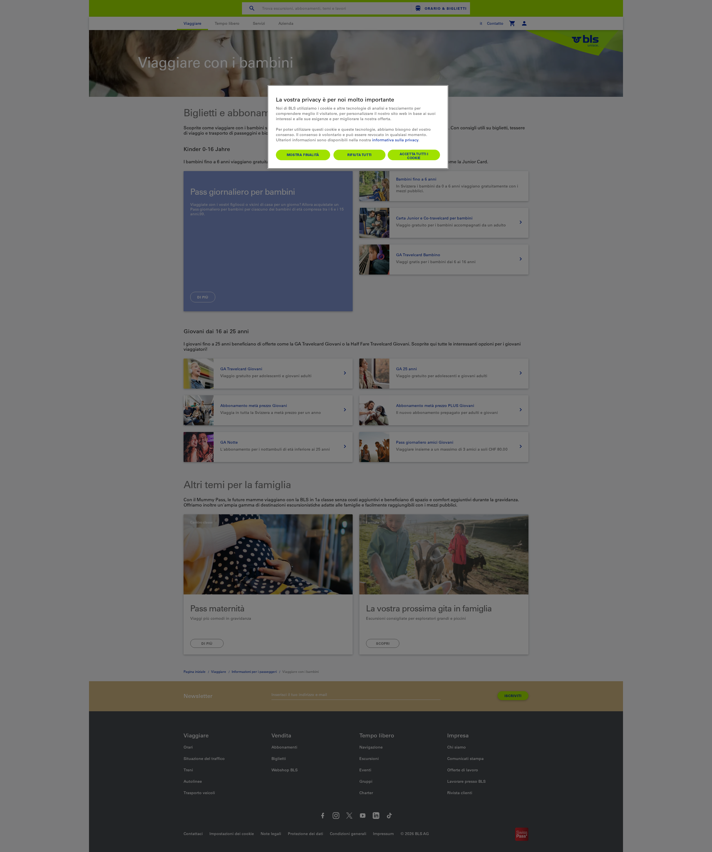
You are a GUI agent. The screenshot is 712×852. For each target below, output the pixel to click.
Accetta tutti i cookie (414, 156)
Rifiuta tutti (359, 154)
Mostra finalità (303, 154)
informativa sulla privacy (395, 139)
